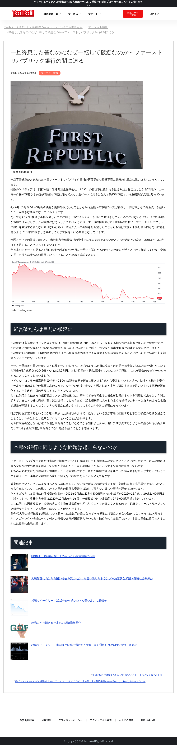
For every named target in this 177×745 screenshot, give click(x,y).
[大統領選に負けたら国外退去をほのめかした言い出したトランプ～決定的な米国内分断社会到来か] (19, 590)
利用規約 (46, 720)
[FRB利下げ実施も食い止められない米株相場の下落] (19, 568)
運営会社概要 (27, 720)
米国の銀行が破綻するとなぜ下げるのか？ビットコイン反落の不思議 (127, 675)
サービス (73, 13)
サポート (93, 13)
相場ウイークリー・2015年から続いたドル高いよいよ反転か (69, 600)
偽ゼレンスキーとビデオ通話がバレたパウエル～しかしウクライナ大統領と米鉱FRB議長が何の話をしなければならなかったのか (80, 681)
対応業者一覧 (51, 13)
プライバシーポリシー (70, 720)
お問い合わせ (148, 720)
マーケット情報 (49, 72)
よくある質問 (126, 720)
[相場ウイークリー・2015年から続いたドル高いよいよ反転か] (19, 612)
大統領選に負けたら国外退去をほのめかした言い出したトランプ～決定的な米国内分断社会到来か (92, 578)
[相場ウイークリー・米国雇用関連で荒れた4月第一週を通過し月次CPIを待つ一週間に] (19, 657)
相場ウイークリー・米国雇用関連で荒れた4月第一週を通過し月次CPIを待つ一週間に (84, 644)
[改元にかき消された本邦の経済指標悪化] (19, 635)
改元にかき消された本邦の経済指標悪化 (56, 622)
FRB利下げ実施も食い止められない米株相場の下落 (63, 556)
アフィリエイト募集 (101, 720)
